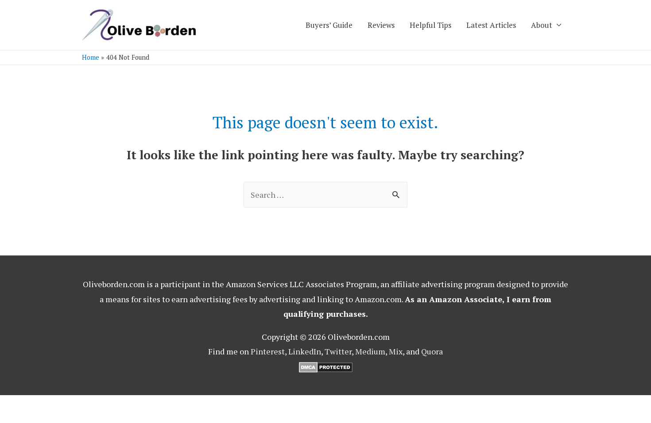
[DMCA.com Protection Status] (326, 366)
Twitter (338, 351)
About (541, 25)
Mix (396, 351)
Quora (432, 351)
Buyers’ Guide (329, 25)
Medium (370, 351)
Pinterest (268, 351)
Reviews (381, 25)
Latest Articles (491, 25)
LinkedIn (304, 351)
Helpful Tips (430, 25)
